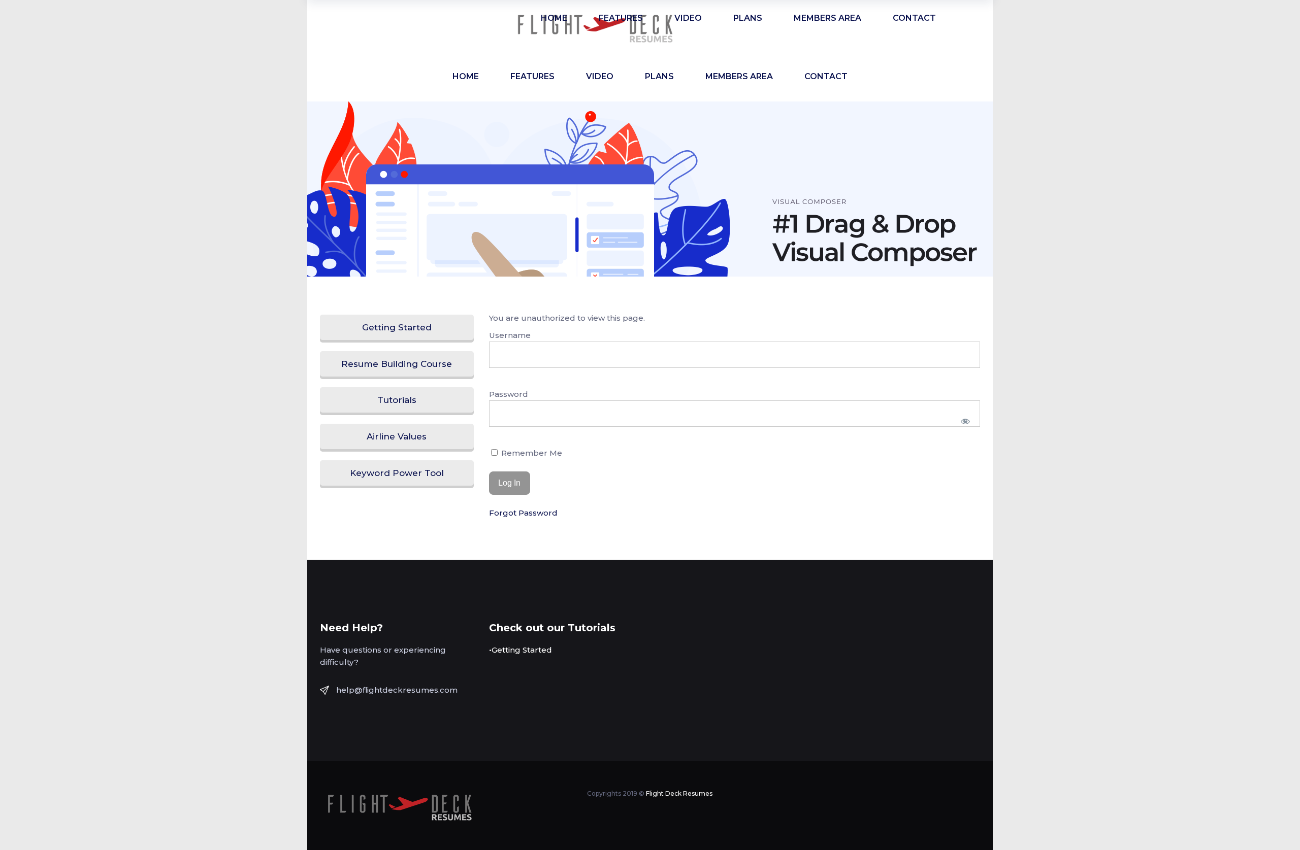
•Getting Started (520, 650)
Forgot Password (523, 513)
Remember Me (530, 453)
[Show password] (965, 421)
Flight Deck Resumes (679, 793)
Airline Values (397, 436)
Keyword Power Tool (397, 473)
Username (510, 335)
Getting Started (397, 327)
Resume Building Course (396, 364)
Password (508, 394)
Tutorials (396, 400)
